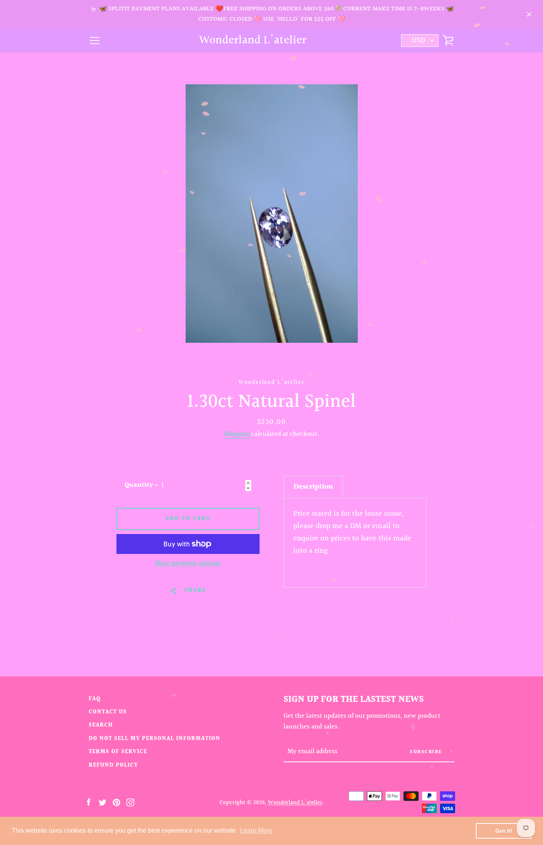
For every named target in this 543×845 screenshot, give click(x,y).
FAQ (95, 698)
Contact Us (108, 712)
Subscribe (427, 752)
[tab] (313, 487)
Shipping (237, 434)
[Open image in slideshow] (272, 213)
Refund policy (113, 765)
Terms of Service (118, 751)
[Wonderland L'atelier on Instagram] (130, 802)
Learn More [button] (256, 830)
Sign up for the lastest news (353, 699)
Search (101, 725)
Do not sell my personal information (154, 738)
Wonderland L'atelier (252, 41)
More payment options (188, 563)
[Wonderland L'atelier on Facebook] (89, 802)
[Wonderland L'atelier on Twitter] (103, 802)
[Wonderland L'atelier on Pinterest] (116, 802)
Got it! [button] (503, 831)
